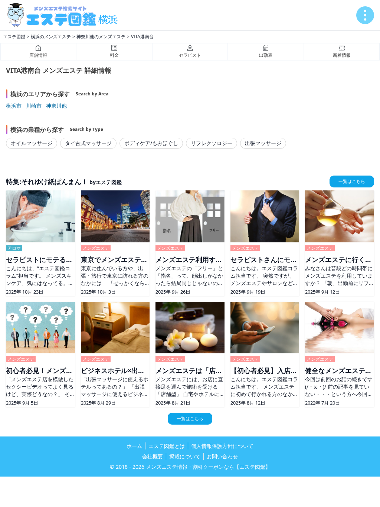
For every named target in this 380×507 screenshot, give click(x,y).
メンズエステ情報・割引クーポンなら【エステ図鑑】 (208, 466)
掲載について (184, 456)
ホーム (134, 445)
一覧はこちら (351, 181)
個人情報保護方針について (222, 445)
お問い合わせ (222, 456)
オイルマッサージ (31, 143)
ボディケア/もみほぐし (151, 143)
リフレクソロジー (211, 143)
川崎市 (34, 105)
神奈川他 (56, 105)
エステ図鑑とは (166, 445)
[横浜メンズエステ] (65, 15)
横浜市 (14, 105)
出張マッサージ (263, 143)
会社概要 (152, 456)
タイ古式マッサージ (88, 143)
